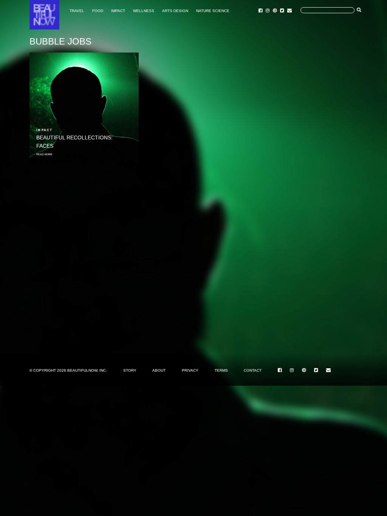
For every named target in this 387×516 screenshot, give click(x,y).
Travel (77, 11)
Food (97, 11)
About (159, 370)
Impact (118, 11)
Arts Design (175, 11)
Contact (253, 370)
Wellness (143, 11)
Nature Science (212, 11)
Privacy (190, 370)
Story (129, 370)
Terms (221, 370)
